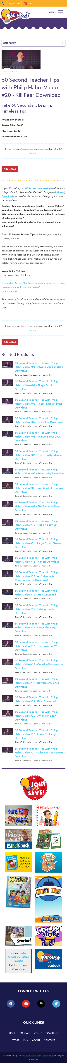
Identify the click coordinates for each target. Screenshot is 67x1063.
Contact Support (32, 1055)
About (36, 1040)
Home (12, 1033)
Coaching (52, 1033)
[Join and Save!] (33, 799)
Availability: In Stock (13, 119)
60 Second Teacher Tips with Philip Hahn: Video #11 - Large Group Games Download (38, 543)
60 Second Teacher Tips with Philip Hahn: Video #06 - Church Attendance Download (38, 455)
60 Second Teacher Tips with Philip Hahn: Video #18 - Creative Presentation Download (39, 664)
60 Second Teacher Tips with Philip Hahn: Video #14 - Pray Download (36, 593)
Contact (49, 1040)
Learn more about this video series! (21, 287)
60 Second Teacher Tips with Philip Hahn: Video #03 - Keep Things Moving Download (38, 404)
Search (4, 3)
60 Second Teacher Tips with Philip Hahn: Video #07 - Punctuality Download (40, 471)
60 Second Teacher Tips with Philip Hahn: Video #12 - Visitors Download (37, 560)
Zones (38, 1033)
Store (15, 1040)
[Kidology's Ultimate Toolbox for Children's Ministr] (48, 862)
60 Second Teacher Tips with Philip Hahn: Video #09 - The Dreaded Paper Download (38, 506)
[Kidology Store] (48, 936)
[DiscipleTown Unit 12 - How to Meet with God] (48, 899)
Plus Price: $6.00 (11, 131)
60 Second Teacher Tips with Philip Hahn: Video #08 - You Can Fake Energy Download (39, 488)
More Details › (9, 71)
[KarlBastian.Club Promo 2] (18, 815)
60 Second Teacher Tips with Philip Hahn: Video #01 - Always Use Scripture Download (39, 367)
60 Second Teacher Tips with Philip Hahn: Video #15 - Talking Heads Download (36, 609)
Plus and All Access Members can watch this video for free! (33, 283)
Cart (31, 3)
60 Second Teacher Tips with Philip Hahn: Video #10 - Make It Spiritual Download (36, 525)
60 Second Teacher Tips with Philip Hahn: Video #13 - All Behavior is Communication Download (36, 576)
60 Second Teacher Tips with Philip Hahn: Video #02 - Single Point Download (36, 385)
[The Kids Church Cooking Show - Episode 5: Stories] (18, 936)
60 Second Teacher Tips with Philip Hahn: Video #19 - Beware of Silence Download (37, 683)
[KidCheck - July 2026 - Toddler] (18, 839)
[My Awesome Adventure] (18, 892)
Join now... (33, 153)
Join (18, 3)
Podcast (25, 1033)
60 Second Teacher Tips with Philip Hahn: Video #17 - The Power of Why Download (37, 646)
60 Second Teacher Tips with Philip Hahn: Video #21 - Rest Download (36, 699)
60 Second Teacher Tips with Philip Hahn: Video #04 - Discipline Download (39, 420)
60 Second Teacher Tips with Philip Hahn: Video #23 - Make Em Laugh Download (36, 734)
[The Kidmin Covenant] (48, 815)
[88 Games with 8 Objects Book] (18, 862)
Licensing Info (9, 291)
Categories (33, 43)
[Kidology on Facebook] (48, 959)
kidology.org (47, 1055)
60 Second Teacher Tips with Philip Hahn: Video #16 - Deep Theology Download (36, 627)
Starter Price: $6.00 (12, 125)
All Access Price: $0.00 (14, 136)
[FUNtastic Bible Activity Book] (48, 839)
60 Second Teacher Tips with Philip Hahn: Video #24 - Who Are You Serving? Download (40, 752)
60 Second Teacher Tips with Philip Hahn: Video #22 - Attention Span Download (36, 716)
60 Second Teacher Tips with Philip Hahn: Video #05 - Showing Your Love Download (38, 437)
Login (11, 3)
